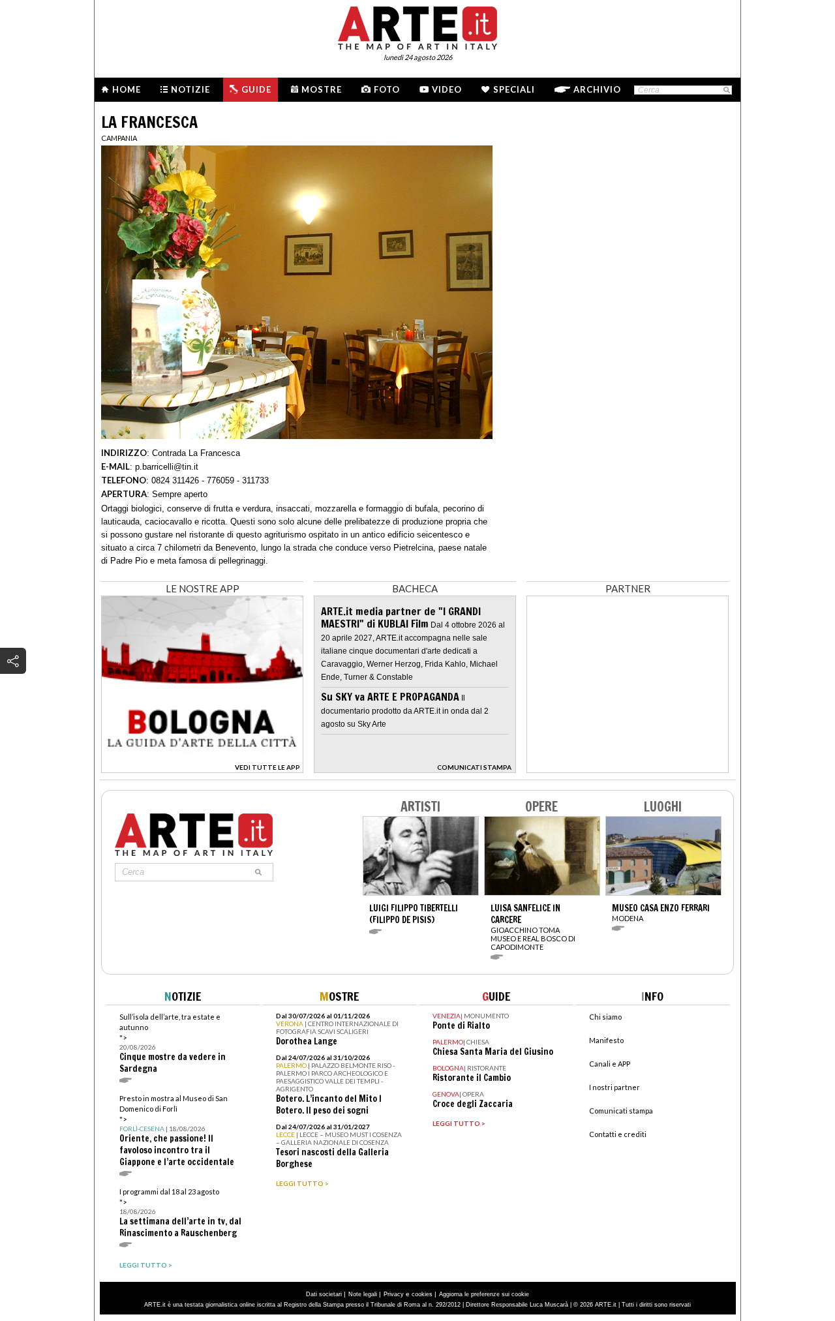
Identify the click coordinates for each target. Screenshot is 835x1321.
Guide (256, 89)
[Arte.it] (417, 26)
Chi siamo (605, 1016)
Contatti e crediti (617, 1134)
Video (447, 89)
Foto (387, 89)
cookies (422, 1294)
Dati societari (324, 1294)
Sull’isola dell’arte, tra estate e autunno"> (172, 1043)
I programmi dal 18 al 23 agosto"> (180, 1213)
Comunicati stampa (621, 1110)
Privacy (394, 1294)
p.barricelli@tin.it (166, 467)
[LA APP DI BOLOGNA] (202, 769)
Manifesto (606, 1040)
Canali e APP (609, 1063)
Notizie (190, 89)
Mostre (321, 89)
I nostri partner (614, 1087)
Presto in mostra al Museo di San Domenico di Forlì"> (176, 1131)
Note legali (362, 1294)
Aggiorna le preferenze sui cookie (484, 1294)
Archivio (597, 89)
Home (126, 89)
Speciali (514, 89)
